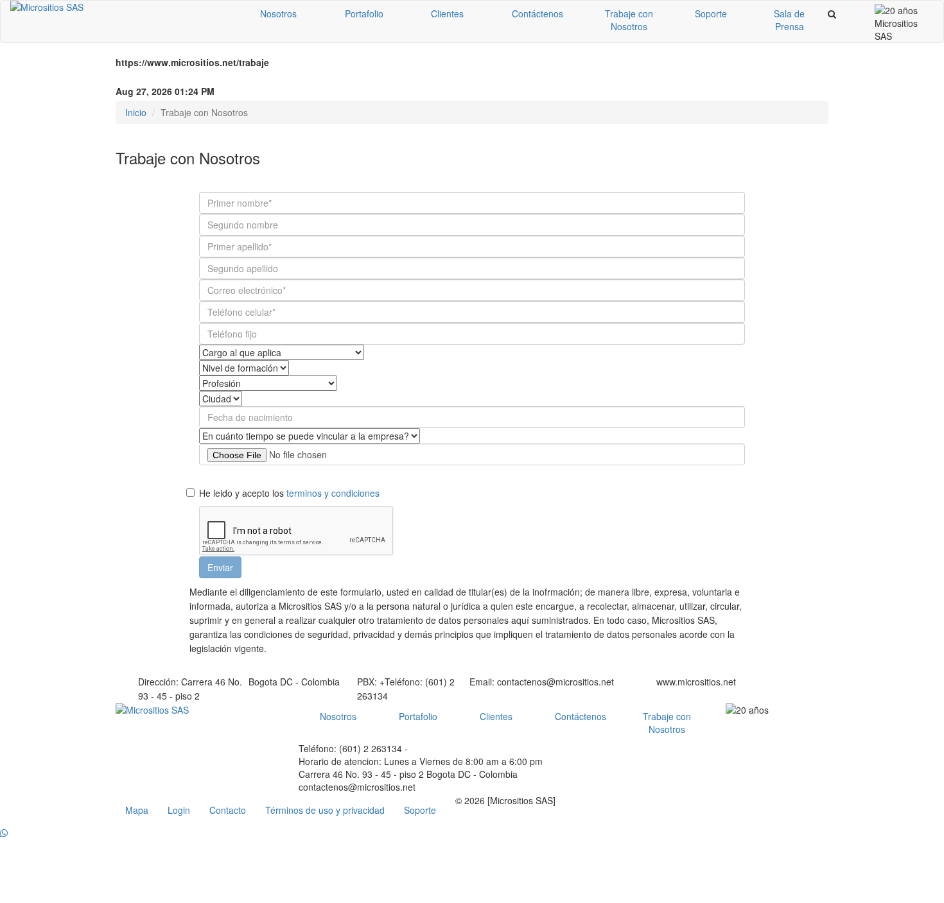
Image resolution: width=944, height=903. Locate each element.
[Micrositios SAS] (118, 7)
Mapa (136, 810)
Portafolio (364, 13)
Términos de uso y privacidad (325, 810)
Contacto (227, 810)
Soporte (711, 13)
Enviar (220, 567)
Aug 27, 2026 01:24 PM (165, 91)
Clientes (447, 13)
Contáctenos (537, 13)
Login (179, 810)
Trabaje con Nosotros (629, 20)
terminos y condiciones (333, 492)
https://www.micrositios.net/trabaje (192, 62)
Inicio (135, 112)
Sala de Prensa (789, 20)
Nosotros (278, 13)
